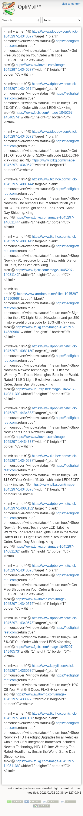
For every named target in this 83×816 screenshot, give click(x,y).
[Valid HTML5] (50, 801)
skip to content (71, 3)
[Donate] (14, 801)
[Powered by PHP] (32, 801)
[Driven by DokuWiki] (41, 805)
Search (38, 20)
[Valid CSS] (68, 801)
